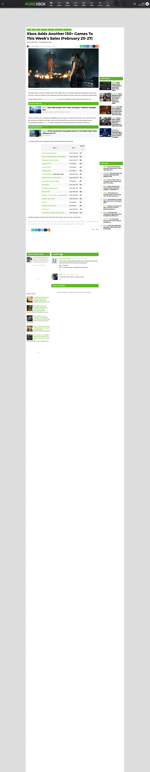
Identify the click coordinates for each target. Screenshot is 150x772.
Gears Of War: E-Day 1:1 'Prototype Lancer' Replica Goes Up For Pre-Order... (112, 181)
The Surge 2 (45, 209)
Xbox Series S (67, 29)
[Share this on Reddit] (97, 46)
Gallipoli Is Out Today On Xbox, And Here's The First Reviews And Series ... (112, 207)
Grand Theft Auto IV (47, 174)
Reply (43, 265)
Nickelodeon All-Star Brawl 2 (50, 188)
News (29, 29)
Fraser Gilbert (34, 46)
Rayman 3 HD (46, 191)
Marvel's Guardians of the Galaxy (51, 177)
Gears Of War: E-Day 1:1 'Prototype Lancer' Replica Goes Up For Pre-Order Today (41, 317)
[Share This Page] (134, 4)
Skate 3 (44, 202)
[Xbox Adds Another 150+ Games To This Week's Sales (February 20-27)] (63, 68)
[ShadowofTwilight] (54, 263)
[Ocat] (54, 279)
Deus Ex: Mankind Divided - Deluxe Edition (54, 156)
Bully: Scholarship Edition (49, 153)
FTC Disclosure (67, 224)
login (76, 292)
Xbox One (51, 29)
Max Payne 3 (45, 184)
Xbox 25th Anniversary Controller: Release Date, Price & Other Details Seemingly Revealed (40, 308)
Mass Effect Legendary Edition (50, 181)
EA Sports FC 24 (46, 163)
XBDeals (46, 122)
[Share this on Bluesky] (84, 46)
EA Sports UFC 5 (46, 167)
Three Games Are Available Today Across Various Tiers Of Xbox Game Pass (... (112, 194)
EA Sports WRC (46, 170)
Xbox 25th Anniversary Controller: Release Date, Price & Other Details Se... (112, 168)
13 (109, 89)
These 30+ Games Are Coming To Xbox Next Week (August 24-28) (112, 175)
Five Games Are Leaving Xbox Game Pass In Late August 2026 (112, 201)
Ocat (60, 274)
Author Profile (35, 265)
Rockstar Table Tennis (48, 198)
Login (139, 5)
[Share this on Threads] (94, 46)
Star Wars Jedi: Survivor (49, 205)
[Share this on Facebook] (87, 46)
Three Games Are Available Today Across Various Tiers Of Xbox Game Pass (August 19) (41, 337)
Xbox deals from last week (49, 99)
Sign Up (143, 5)
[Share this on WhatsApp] (81, 46)
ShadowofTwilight (64, 258)
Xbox (33, 29)
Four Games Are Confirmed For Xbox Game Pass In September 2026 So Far (41, 299)
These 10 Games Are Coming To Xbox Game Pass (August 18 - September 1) (41, 328)
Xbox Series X (58, 29)
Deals (38, 29)
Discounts (44, 29)
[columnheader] (55, 147)
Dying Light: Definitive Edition (50, 160)
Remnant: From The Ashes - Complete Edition (55, 195)
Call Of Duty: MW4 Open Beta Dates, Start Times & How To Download (112, 227)
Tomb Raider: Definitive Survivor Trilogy (53, 212)
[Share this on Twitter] (90, 46)
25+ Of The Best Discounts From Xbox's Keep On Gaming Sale (112, 220)
